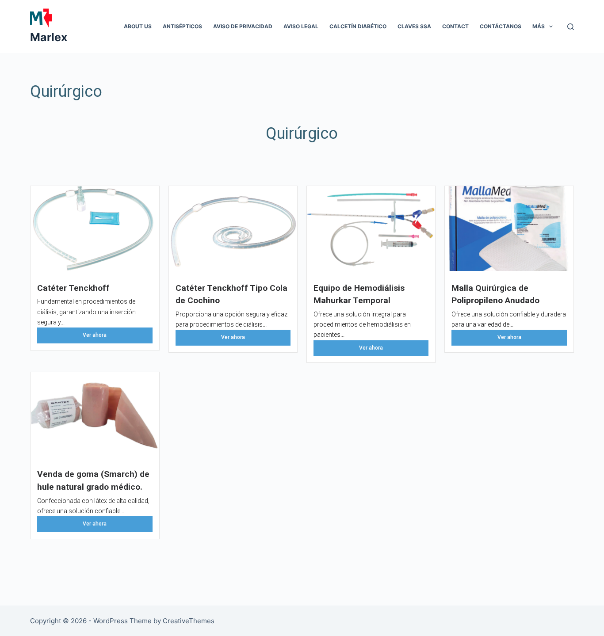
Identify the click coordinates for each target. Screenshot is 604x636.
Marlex (48, 37)
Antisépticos (182, 26)
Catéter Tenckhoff (73, 288)
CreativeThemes (188, 621)
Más (538, 26)
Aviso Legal (300, 26)
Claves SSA (414, 26)
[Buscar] (570, 26)
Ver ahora (95, 335)
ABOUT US (138, 26)
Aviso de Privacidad (242, 26)
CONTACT (455, 26)
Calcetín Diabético (357, 26)
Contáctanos (500, 26)
